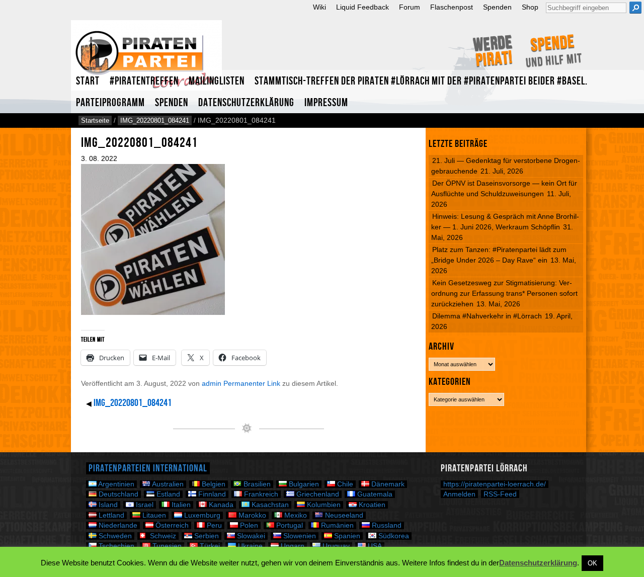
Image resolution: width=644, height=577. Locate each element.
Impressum (326, 103)
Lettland (110, 515)
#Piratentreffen (144, 81)
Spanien (346, 536)
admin (211, 383)
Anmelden (459, 494)
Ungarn (291, 546)
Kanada (220, 505)
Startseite (95, 120)
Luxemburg (201, 515)
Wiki (319, 7)
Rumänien (336, 525)
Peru (213, 525)
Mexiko (294, 515)
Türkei (209, 546)
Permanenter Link (251, 383)
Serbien (205, 536)
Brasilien (256, 484)
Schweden (114, 536)
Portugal (288, 525)
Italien (180, 505)
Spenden (497, 7)
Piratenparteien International (148, 468)
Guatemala (373, 494)
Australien (167, 484)
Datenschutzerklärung (246, 103)
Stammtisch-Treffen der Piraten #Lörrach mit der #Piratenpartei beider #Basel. (421, 81)
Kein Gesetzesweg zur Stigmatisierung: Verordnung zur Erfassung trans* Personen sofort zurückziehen (504, 293)
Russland (385, 525)
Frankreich (260, 494)
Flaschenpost (451, 7)
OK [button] (592, 563)
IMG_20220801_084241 (154, 120)
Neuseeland (343, 515)
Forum (409, 7)
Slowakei (250, 536)
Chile (344, 484)
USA (374, 546)
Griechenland (316, 494)
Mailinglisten (217, 81)
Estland (167, 494)
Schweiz (162, 536)
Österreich (171, 525)
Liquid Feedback (362, 7)
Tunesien (166, 546)
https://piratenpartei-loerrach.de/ (494, 484)
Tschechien (115, 546)
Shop (530, 7)
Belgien (212, 484)
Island (107, 505)
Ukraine (249, 546)
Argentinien (115, 484)
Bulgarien (303, 484)
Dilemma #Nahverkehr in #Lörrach (487, 316)
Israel (143, 505)
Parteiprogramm (110, 103)
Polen (248, 525)
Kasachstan (269, 505)
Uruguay (335, 546)
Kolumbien (323, 505)
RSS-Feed (500, 494)
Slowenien (298, 536)
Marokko (251, 515)
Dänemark (387, 484)
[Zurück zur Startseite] (146, 59)
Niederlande (117, 525)
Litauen (153, 515)
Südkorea (392, 536)
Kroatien (371, 505)
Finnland (211, 494)
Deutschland (117, 494)
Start (88, 81)
